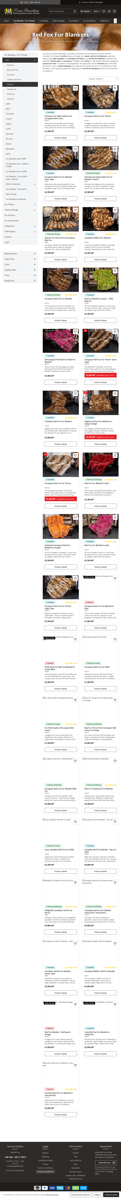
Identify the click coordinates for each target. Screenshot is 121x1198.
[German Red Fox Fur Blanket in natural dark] (61, 1074)
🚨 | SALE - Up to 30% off (30, 2)
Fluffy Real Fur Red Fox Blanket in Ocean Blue (60, 668)
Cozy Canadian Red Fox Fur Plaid (59, 849)
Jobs (75, 1164)
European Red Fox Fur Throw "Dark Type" (100, 360)
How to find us (75, 1160)
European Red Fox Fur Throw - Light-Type (58, 607)
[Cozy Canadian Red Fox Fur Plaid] (61, 830)
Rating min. (10, 280)
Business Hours (75, 1172)
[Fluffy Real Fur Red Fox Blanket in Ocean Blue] (61, 648)
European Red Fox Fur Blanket (58, 299)
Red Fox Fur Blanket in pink (96, 545)
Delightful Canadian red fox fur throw (58, 911)
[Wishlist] (103, 11)
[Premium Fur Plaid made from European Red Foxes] (61, 97)
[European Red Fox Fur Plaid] (101, 648)
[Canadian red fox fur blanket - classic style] (61, 952)
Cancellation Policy (45, 1160)
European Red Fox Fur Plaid (96, 667)
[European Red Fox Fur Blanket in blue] (101, 587)
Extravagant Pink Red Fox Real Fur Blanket (60, 360)
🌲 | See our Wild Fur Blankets (91, 2)
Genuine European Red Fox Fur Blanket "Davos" (98, 178)
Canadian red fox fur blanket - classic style (58, 972)
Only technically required (80, 1195)
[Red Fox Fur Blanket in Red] (101, 464)
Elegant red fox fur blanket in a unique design (98, 422)
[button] (34, 55)
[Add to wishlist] (75, 88)
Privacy (45, 1164)
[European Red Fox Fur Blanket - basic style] (61, 158)
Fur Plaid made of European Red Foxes (59, 729)
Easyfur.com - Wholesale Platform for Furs (75, 1177)
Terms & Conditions (45, 1168)
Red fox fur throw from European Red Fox (60, 239)
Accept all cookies (111, 1195)
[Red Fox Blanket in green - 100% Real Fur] (101, 280)
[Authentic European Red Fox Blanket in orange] (61, 526)
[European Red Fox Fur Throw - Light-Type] (61, 587)
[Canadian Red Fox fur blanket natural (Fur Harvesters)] (101, 891)
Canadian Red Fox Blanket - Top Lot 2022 (100, 850)
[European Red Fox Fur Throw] (101, 97)
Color (7, 264)
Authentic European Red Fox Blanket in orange (57, 546)
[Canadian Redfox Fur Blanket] (101, 219)
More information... (53, 1195)
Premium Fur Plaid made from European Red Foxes (58, 117)
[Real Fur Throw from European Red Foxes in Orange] (101, 709)
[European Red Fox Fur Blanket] (61, 280)
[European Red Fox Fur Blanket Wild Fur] (61, 770)
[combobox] (60, 11)
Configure (97, 1195)
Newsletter (75, 1168)
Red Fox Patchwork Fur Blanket (98, 789)
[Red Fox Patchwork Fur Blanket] (101, 770)
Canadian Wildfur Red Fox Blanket (99, 971)
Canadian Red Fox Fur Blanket (58, 421)
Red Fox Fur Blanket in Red (96, 483)
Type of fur (9, 259)
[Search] (75, 11)
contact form (19, 1170)
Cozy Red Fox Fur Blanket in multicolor (97, 1033)
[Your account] (109, 11)
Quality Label (10, 270)
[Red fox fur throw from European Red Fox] (61, 219)
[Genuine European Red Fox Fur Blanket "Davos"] (101, 158)
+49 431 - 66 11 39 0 (15, 1157)
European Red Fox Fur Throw (97, 116)
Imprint (45, 1153)
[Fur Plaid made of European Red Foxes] (61, 709)
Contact (76, 1153)
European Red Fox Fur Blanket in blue (99, 607)
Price (7, 275)
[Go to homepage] (22, 11)
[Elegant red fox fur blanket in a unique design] (101, 402)
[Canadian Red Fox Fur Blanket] (61, 402)
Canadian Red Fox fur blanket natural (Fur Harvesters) (97, 911)
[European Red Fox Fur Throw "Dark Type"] (101, 340)
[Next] (115, 20)
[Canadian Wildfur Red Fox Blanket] (101, 952)
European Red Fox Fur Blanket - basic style (59, 178)
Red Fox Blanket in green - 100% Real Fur (98, 300)
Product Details (60, 138)
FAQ (75, 1156)
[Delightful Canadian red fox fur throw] (61, 891)
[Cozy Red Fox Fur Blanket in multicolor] (101, 1013)
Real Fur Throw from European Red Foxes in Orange (100, 729)
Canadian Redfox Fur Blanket (97, 238)
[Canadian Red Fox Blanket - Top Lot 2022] (101, 830)
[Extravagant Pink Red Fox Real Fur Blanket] (61, 340)
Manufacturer (11, 253)
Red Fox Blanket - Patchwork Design (57, 1033)
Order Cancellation (45, 1172)
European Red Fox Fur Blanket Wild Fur (60, 790)
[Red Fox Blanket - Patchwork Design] (61, 1013)
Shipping (45, 1156)
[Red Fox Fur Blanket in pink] (101, 526)
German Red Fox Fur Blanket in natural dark (59, 1094)
